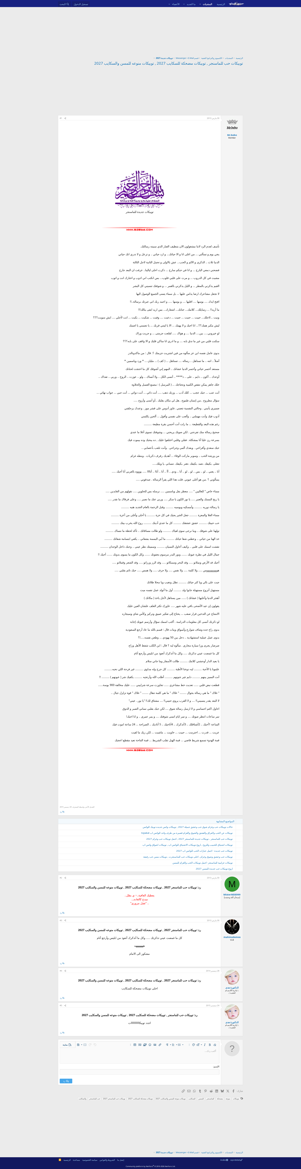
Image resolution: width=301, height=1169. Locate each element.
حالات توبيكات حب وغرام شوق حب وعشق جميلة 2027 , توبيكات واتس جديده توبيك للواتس (188, 826)
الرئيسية (221, 4)
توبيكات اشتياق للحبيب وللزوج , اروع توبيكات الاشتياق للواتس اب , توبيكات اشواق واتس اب (188, 844)
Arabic (223, 1159)
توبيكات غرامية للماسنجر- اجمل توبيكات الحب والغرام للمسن (202, 862)
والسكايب (82, 1098)
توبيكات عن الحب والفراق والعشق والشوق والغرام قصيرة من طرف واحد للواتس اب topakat (187, 832)
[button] (200, 4)
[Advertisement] (150, 31)
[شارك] (65, 118)
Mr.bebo (232, 134)
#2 (61, 877)
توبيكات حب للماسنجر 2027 (114, 1098)
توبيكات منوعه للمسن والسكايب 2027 (171, 1098)
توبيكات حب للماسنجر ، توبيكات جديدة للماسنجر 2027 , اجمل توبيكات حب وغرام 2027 (189, 838)
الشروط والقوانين (107, 1159)
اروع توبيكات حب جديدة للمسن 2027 (214, 868)
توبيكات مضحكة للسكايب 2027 (140, 1098)
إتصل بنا (120, 1159)
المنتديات (207, 4)
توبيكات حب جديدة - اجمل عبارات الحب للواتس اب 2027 (204, 850)
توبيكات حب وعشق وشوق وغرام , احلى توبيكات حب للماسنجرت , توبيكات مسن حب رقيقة (188, 856)
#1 (61, 118)
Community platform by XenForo (150, 1166)
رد (61, 811)
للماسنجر (210, 1098)
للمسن (201, 1098)
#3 (61, 920)
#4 (61, 970)
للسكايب (191, 1098)
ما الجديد (191, 4)
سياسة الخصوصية (89, 1159)
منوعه (228, 1098)
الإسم (216, 1066)
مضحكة (220, 1098)
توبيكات (236, 1098)
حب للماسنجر (94, 1098)
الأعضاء (176, 4)
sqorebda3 (235, 1159)
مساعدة (76, 1159)
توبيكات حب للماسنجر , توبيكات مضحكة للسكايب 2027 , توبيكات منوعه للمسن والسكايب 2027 (168, 63)
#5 (61, 1005)
